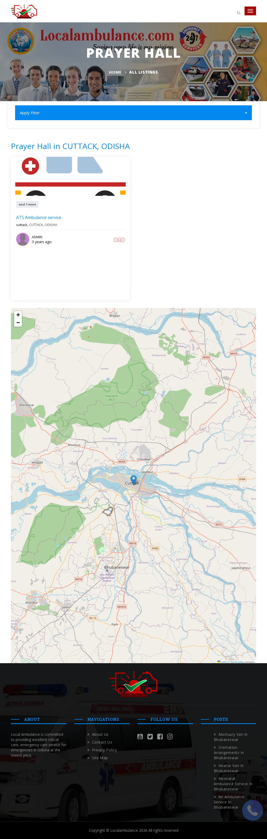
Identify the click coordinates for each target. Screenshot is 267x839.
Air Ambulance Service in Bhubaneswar (229, 802)
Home (115, 72)
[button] (133, 480)
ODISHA (51, 224)
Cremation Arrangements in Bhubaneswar (229, 752)
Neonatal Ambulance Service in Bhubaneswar (233, 783)
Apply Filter (30, 112)
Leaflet (223, 661)
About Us (100, 734)
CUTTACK (36, 224)
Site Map (100, 757)
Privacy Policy (104, 749)
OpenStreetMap (237, 661)
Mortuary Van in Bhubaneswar (231, 737)
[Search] (238, 12)
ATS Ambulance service (38, 217)
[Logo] (24, 11)
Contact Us (102, 742)
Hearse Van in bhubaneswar (229, 768)
